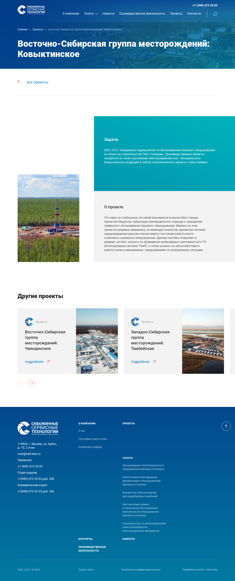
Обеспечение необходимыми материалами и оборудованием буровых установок (141, 481)
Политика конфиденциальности (141, 569)
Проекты (128, 423)
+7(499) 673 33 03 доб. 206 (36, 491)
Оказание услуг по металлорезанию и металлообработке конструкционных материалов (144, 527)
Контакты (85, 538)
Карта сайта (86, 569)
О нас (81, 430)
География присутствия (92, 438)
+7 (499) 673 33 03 (204, 5)
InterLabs (211, 569)
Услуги (127, 458)
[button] (32, 383)
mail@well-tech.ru (29, 454)
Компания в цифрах (90, 446)
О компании (86, 423)
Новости (128, 538)
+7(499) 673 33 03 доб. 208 (36, 479)
